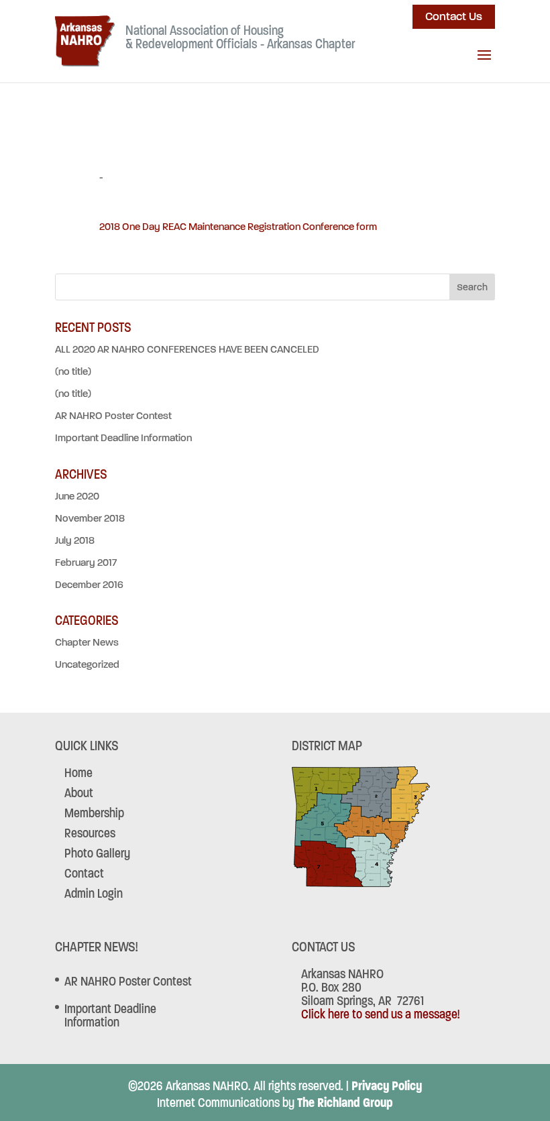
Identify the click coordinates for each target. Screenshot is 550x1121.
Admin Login (93, 893)
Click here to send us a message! (380, 1014)
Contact (84, 873)
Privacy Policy (386, 1085)
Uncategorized (87, 664)
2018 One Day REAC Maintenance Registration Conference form (238, 227)
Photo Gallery (97, 853)
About (78, 792)
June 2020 (77, 496)
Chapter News (87, 642)
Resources (89, 833)
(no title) (73, 371)
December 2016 (89, 585)
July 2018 (75, 540)
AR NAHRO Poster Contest (113, 416)
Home (78, 772)
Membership (94, 813)
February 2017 (86, 562)
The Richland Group (345, 1102)
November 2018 (90, 518)
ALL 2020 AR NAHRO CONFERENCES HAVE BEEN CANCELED (187, 349)
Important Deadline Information (123, 438)
